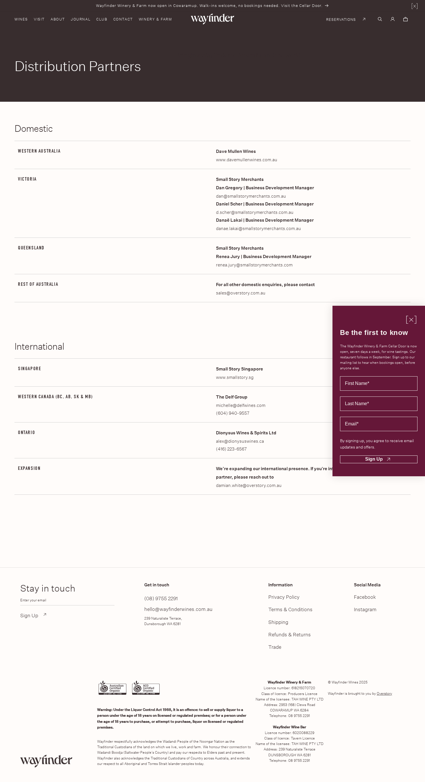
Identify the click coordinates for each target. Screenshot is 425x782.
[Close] (414, 7)
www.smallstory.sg (235, 376)
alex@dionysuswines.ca (240, 440)
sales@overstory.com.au (240, 292)
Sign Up (374, 459)
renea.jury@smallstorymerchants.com (254, 264)
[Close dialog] (411, 319)
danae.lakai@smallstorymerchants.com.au (258, 228)
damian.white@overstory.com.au (249, 484)
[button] (24, 19)
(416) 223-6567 (231, 448)
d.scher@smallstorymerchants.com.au (254, 211)
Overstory (384, 693)
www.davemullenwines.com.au (246, 159)
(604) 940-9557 (232, 412)
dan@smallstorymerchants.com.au (251, 195)
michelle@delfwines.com (240, 404)
